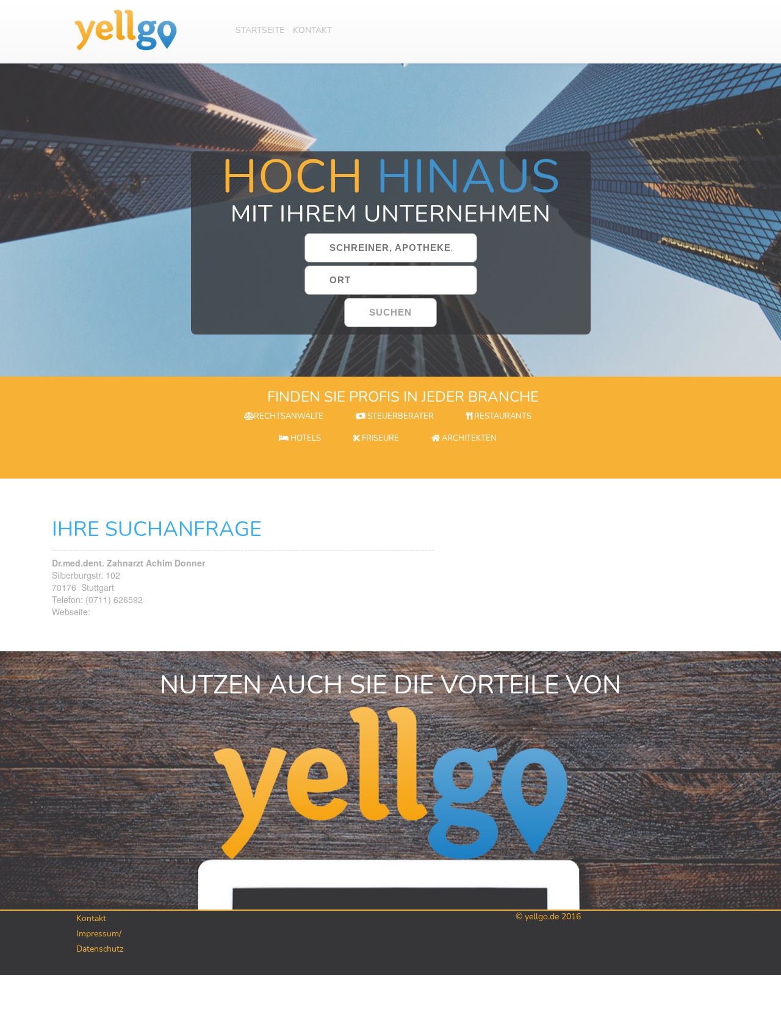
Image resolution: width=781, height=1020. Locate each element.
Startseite (260, 30)
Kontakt (312, 30)
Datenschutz (99, 949)
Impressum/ (98, 933)
